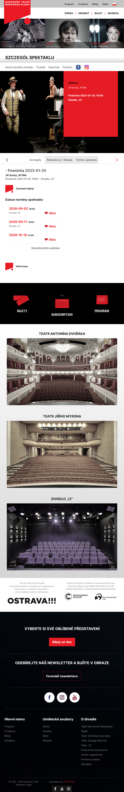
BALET (99, 13)
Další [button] (105, 4)
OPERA (69, 13)
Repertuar (54, 67)
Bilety (52, 213)
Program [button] (69, 4)
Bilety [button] (95, 4)
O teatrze (10, 731)
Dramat (47, 731)
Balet (46, 735)
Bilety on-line (62, 642)
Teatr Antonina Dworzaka (95, 735)
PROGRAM (102, 311)
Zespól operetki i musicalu (19, 67)
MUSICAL (113, 13)
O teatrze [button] (83, 4)
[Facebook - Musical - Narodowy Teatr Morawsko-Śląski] (78, 67)
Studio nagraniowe (92, 754)
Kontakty (10, 740)
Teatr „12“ (86, 745)
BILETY (22, 311)
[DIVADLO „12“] (62, 537)
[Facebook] (55, 789)
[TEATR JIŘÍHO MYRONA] (62, 454)
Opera (46, 726)
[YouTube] (62, 789)
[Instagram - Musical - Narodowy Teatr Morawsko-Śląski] (86, 67)
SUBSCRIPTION (62, 314)
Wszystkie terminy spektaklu (45, 248)
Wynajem (86, 764)
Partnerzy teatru (90, 759)
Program (41, 67)
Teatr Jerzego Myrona (93, 740)
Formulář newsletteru (62, 676)
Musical (47, 740)
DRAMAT (83, 13)
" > (62, 295)
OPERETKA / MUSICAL (55, 43)
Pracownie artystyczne (94, 749)
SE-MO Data (69, 781)
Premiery (67, 67)
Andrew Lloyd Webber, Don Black (59, 46)
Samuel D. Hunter (9, 46)
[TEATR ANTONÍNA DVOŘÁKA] (62, 371)
